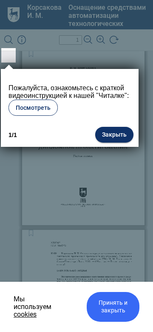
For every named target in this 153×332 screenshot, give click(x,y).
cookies (25, 314)
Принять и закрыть (113, 306)
